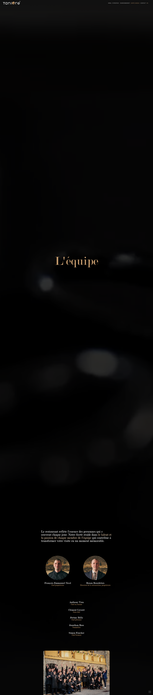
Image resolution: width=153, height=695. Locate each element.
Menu (109, 3)
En (147, 3)
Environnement (125, 3)
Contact (143, 3)
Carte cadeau (135, 3)
